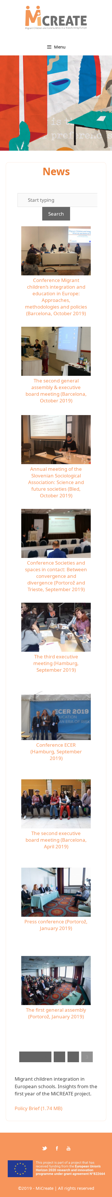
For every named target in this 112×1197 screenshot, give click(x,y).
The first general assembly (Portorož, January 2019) (56, 1013)
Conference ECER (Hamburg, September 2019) (56, 751)
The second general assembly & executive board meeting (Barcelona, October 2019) (56, 390)
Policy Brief (27, 1108)
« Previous (35, 1057)
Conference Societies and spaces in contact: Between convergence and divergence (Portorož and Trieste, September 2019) (56, 576)
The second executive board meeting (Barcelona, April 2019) (56, 840)
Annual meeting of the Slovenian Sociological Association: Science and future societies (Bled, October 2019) (56, 482)
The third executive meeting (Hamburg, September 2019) (56, 663)
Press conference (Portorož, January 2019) (56, 924)
